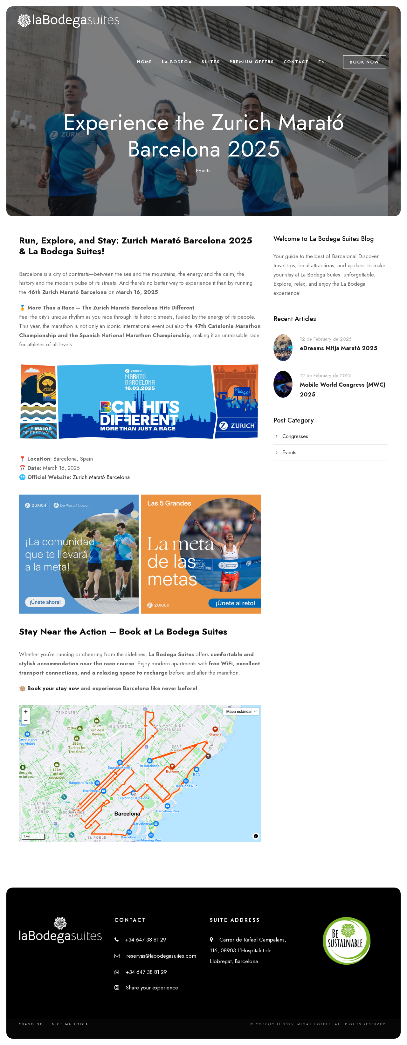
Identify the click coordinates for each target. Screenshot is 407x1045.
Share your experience (148, 987)
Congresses (295, 436)
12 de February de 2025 (326, 339)
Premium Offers (252, 62)
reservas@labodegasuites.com (158, 956)
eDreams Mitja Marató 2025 (338, 348)
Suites (211, 62)
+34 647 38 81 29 (142, 939)
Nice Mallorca (70, 1024)
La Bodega (177, 62)
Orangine (31, 1024)
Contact (296, 62)
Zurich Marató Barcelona (101, 477)
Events (203, 170)
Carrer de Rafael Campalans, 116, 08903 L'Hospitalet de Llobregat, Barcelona (248, 950)
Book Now (364, 62)
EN (321, 62)
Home (144, 62)
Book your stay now (53, 688)
